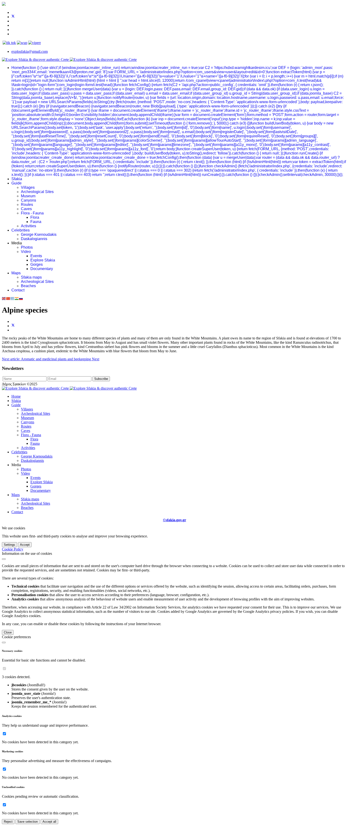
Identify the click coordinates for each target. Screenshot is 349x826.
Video (26, 252)
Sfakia (16, 179)
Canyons (28, 200)
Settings (9, 544)
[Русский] (21, 298)
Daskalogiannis (34, 239)
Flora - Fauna (32, 213)
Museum (28, 196)
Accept (25, 544)
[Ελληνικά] (12, 298)
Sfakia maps (31, 277)
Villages (28, 187)
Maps (16, 273)
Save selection (27, 821)
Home (178, 121)
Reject (8, 821)
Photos (27, 247)
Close (8, 632)
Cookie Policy (12, 549)
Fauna (35, 222)
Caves (26, 209)
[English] (4, 298)
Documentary (41, 269)
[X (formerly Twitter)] (13, 326)
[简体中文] (8, 298)
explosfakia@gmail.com (29, 51)
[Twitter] (13, 17)
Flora (34, 217)
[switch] (4, 668)
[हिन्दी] (17, 298)
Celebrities (20, 230)
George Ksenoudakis (39, 234)
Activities (28, 226)
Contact (17, 290)
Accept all (49, 821)
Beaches (28, 286)
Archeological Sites (37, 192)
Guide (16, 183)
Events (36, 256)
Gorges (36, 264)
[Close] (4, 559)
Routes (27, 205)
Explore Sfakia (42, 260)
